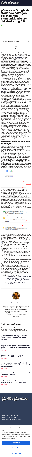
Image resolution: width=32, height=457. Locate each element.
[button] (29, 41)
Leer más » (4, 340)
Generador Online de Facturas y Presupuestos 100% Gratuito (13, 356)
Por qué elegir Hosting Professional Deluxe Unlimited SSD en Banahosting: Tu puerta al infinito (16, 365)
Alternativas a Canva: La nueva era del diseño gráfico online (19, 277)
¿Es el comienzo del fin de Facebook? (16, 283)
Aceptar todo (16, 442)
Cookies (4, 88)
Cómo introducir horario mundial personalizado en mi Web (18, 280)
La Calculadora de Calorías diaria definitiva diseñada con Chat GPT (13, 382)
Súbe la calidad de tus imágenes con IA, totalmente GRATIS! (15, 374)
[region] (16, 441)
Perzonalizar (16, 448)
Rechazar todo (16, 453)
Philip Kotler (18, 57)
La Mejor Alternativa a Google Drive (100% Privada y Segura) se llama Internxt (14, 337)
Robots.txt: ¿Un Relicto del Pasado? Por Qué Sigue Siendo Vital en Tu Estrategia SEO (15, 347)
